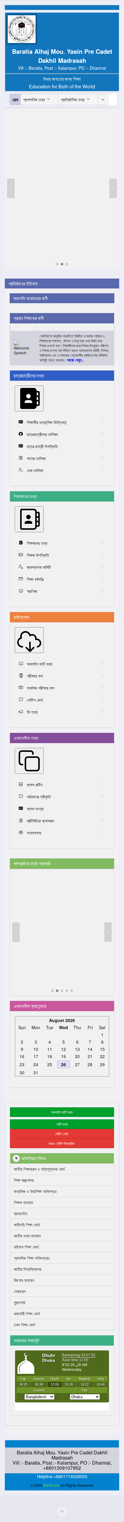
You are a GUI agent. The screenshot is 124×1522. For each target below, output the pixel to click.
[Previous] (10, 188)
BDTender (51, 1485)
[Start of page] (62, 1511)
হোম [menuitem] (15, 99)
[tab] (57, 264)
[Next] (113, 188)
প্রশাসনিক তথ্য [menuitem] (34, 99)
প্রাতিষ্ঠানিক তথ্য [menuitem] (73, 99)
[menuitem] (103, 99)
